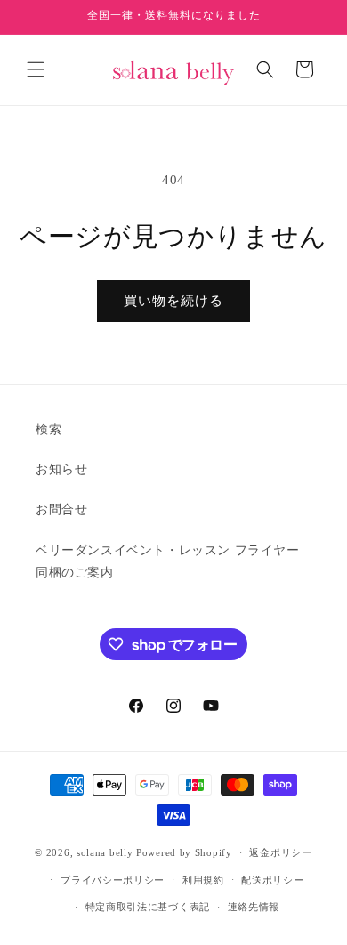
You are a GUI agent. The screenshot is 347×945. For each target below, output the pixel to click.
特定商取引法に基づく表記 (147, 906)
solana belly (105, 852)
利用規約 (203, 880)
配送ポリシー (272, 880)
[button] (35, 69)
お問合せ (61, 509)
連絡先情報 (254, 906)
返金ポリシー (280, 852)
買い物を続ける (173, 301)
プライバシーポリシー (113, 880)
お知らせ (61, 469)
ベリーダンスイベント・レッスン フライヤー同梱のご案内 (168, 561)
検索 (48, 429)
